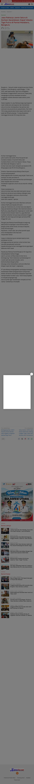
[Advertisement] (17, 392)
